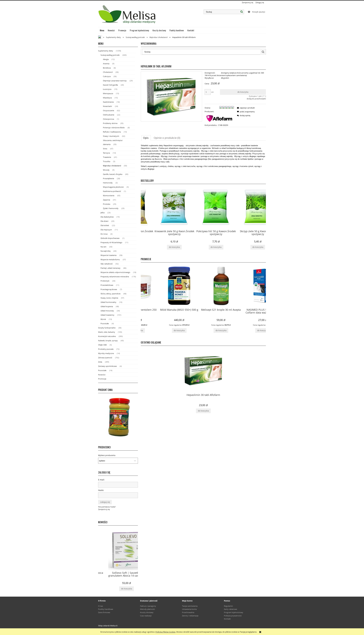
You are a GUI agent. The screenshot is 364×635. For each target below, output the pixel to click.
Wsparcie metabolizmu (110, 259)
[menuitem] (102, 30)
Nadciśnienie (108, 102)
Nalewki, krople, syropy (108, 340)
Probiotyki (105, 281)
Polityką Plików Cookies (165, 632)
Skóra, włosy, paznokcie (110, 293)
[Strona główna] (127, 15)
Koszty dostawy (146, 612)
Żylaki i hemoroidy (110, 208)
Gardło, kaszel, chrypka (112, 174)
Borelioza (107, 68)
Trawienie (107, 157)
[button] (245, 107)
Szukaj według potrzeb (110, 55)
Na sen (103, 246)
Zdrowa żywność (105, 357)
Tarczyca (106, 153)
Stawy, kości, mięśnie (109, 298)
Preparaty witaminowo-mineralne (115, 276)
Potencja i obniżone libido (114, 127)
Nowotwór (107, 106)
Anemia (106, 63)
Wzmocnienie (108, 195)
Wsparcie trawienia (108, 255)
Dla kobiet (105, 225)
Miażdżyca (107, 97)
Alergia (106, 59)
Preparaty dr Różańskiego (111, 242)
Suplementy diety (105, 50)
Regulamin (228, 606)
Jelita (103, 212)
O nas (100, 606)
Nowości (101, 374)
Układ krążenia (107, 306)
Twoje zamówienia (189, 606)
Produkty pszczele (105, 349)
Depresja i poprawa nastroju (115, 80)
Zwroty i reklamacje (190, 615)
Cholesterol (108, 72)
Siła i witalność (107, 263)
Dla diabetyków (107, 217)
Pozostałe (105, 323)
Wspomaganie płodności (113, 187)
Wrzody (106, 170)
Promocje (102, 379)
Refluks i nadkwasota (112, 132)
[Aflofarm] (219, 118)
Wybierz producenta (106, 455)
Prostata (106, 204)
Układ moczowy (107, 310)
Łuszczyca (107, 89)
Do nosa (104, 234)
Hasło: (101, 490)
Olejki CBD (102, 345)
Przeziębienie (108, 178)
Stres (105, 148)
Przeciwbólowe (107, 285)
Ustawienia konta (189, 609)
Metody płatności (147, 609)
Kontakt (227, 619)
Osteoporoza (108, 119)
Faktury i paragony (148, 606)
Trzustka (106, 161)
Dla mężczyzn (106, 229)
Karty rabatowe (230, 609)
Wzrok (103, 319)
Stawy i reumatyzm (111, 136)
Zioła (100, 362)
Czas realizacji (145, 615)
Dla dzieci (104, 221)
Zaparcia (106, 199)
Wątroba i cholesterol (112, 165)
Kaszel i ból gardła (110, 85)
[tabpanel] (203, 159)
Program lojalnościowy (233, 612)
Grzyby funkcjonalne (106, 327)
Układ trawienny (107, 315)
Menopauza (108, 93)
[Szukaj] (241, 12)
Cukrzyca (107, 76)
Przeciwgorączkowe (109, 289)
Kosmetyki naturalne (107, 336)
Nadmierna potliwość (112, 191)
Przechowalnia (188, 612)
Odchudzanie (108, 114)
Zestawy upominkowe (107, 366)
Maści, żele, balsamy (106, 332)
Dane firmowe (104, 612)
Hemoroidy (108, 182)
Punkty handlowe (105, 609)
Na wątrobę (105, 251)
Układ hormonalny (108, 302)
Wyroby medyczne (106, 353)
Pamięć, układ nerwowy (110, 268)
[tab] (146, 137)
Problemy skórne (110, 123)
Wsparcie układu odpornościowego (115, 272)
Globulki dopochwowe (110, 238)
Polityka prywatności (233, 615)
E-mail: (101, 479)
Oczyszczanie (108, 110)
